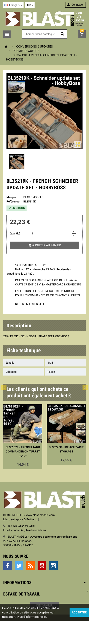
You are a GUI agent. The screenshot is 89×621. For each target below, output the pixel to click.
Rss (30, 565)
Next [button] (85, 387)
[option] (22, 436)
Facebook (7, 565)
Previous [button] (3, 387)
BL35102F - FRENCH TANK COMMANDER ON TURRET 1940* (23, 451)
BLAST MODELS (33, 197)
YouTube (42, 565)
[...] (37, 519)
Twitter (19, 565)
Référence (12, 201)
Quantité (15, 233)
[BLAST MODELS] (44, 18)
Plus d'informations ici (31, 616)
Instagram (53, 565)
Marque (11, 197)
